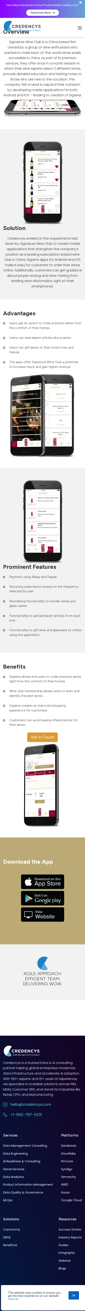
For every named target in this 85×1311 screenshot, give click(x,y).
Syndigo (66, 1169)
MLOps (8, 1200)
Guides (63, 1245)
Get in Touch (42, 737)
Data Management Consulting (25, 1146)
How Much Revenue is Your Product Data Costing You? (43, 5)
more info (13, 1299)
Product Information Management (28, 1184)
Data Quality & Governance (23, 1192)
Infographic (67, 1253)
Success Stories (70, 1229)
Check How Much (40, 12)
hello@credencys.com (30, 1104)
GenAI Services (13, 1169)
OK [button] (74, 1295)
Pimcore (67, 1161)
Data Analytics (13, 1177)
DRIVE (7, 1237)
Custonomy (11, 1229)
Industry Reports (70, 1237)
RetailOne (10, 1245)
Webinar (65, 1261)
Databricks (68, 1146)
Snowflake (68, 1153)
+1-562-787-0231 (26, 1114)
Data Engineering (15, 1153)
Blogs (62, 1268)
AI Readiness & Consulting (21, 1161)
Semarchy (68, 1177)
